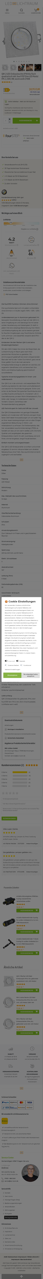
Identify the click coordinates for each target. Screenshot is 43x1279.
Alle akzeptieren (12, 675)
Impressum (30, 648)
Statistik (22, 661)
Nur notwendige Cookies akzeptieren (31, 675)
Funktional (27, 665)
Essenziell (11, 661)
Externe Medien (13, 665)
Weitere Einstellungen (12, 669)
